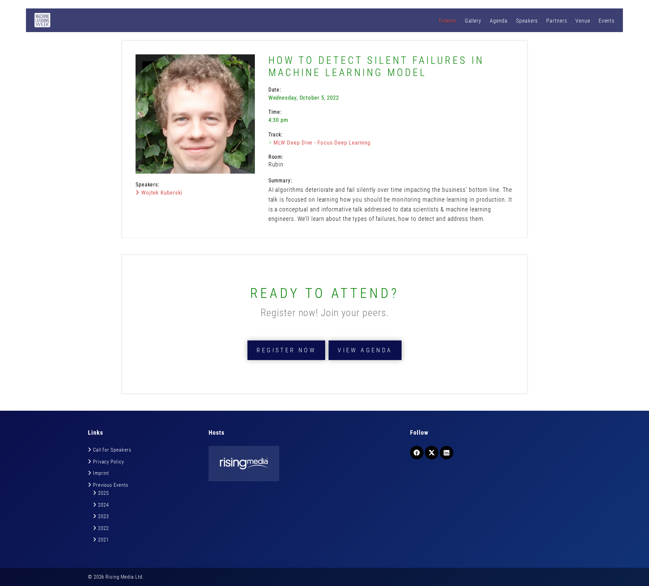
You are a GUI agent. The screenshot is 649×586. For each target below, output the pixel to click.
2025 (103, 493)
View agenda (365, 350)
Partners (556, 21)
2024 (103, 505)
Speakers (527, 21)
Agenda (499, 21)
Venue (582, 21)
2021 (103, 540)
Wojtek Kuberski (161, 192)
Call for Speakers (112, 450)
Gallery (473, 21)
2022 (103, 528)
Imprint (101, 473)
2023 (103, 516)
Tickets (447, 21)
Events (607, 21)
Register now (286, 350)
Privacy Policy (108, 462)
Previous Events (110, 485)
